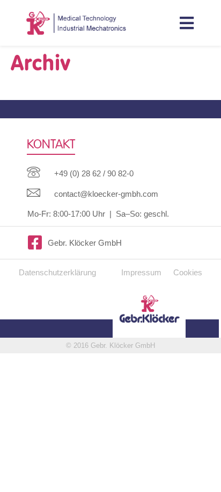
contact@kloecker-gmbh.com (106, 193)
